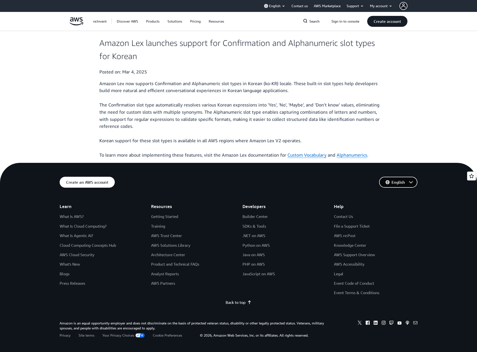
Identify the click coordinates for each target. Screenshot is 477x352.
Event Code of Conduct (354, 283)
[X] (360, 323)
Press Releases (72, 283)
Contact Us (343, 216)
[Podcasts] (407, 323)
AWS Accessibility (349, 264)
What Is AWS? (72, 216)
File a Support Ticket (352, 226)
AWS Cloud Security (77, 254)
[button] (127, 21)
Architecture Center (168, 254)
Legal (338, 273)
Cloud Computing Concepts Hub (88, 245)
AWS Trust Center (166, 235)
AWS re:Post (345, 235)
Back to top (235, 302)
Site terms (86, 335)
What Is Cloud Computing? (83, 226)
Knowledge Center (350, 245)
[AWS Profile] (403, 6)
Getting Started (164, 216)
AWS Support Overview (354, 254)
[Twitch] (392, 323)
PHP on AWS (253, 264)
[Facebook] (368, 323)
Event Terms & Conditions (356, 292)
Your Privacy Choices (118, 335)
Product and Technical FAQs (175, 264)
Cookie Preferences (167, 335)
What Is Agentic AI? (76, 235)
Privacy (65, 335)
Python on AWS (256, 245)
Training (158, 226)
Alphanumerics (352, 155)
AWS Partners (163, 283)
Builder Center (255, 216)
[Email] (415, 323)
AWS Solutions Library (170, 245)
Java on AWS (253, 254)
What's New (70, 264)
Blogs (65, 273)
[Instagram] (384, 323)
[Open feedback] (471, 176)
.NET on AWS (253, 235)
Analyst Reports (165, 273)
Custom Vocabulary (306, 155)
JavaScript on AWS (258, 273)
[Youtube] (399, 323)
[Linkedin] (376, 323)
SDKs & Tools (254, 226)
